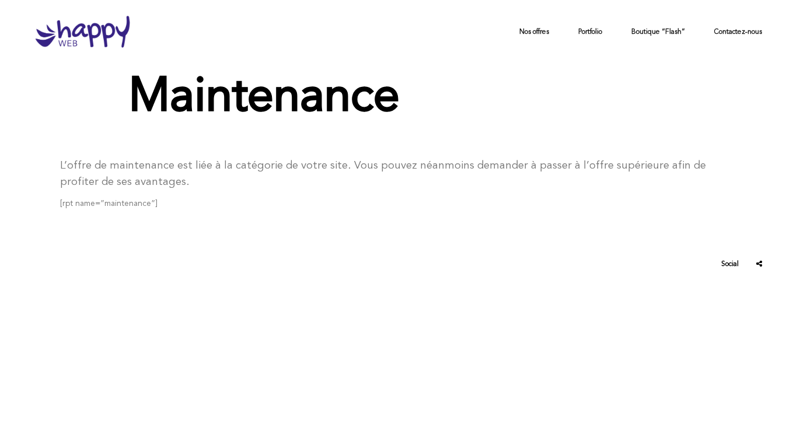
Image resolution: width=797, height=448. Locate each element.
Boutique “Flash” (658, 31)
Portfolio (590, 31)
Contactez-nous (738, 31)
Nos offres (534, 31)
